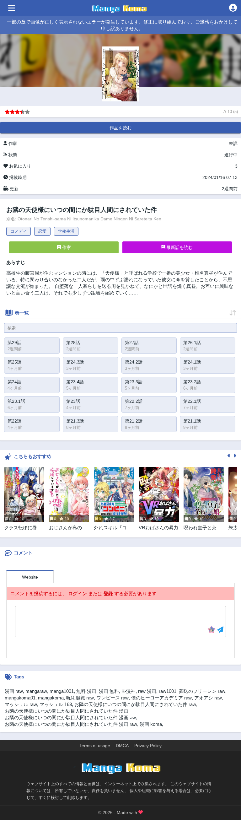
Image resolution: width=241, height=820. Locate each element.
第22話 (14, 420)
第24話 (14, 381)
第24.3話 (75, 361)
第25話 (14, 361)
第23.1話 (16, 401)
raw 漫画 (147, 691)
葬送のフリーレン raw (202, 691)
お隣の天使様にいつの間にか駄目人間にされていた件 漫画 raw (71, 724)
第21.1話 (192, 420)
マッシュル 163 (56, 704)
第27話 (132, 342)
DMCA (122, 745)
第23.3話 (133, 381)
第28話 (73, 342)
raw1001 (167, 691)
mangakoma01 (20, 697)
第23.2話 (192, 381)
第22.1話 (192, 401)
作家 (66, 247)
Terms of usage (94, 745)
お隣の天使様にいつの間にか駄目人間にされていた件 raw (135, 704)
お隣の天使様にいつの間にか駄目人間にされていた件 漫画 (66, 711)
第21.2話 (133, 420)
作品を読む (120, 127)
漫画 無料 (109, 691)
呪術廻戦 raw (80, 697)
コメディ (18, 231)
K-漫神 (128, 691)
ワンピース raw (112, 697)
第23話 (73, 401)
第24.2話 (133, 361)
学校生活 (66, 231)
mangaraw (36, 691)
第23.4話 (75, 381)
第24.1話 (192, 361)
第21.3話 (75, 420)
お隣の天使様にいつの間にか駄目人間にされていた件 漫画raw (70, 717)
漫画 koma (151, 724)
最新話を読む (179, 247)
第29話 (14, 342)
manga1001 (62, 691)
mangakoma (51, 697)
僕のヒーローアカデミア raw (161, 697)
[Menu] (11, 8)
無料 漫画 (86, 691)
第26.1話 (192, 342)
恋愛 (42, 231)
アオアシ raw (208, 697)
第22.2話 (133, 401)
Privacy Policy (148, 745)
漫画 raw (14, 691)
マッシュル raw (21, 704)
